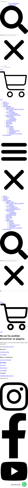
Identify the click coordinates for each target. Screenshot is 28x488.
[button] (14, 20)
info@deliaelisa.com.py (6, 376)
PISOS (8, 125)
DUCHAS (11, 129)
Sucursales (3, 354)
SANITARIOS (10, 126)
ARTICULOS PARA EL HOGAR (15, 109)
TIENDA (5, 105)
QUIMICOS (12, 118)
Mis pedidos (3, 370)
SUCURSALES (7, 135)
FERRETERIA (10, 116)
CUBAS (11, 128)
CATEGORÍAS (7, 106)
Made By (4, 486)
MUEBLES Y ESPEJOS (15, 133)
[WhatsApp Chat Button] (24, 484)
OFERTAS (6, 103)
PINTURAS (9, 123)
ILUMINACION (13, 113)
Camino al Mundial (5, 360)
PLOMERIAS (12, 119)
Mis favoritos (3, 368)
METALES (9, 122)
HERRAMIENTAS (11, 121)
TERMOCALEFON (14, 131)
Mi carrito (3, 365)
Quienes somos (4, 352)
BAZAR (11, 110)
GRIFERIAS (12, 132)
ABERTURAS (10, 108)
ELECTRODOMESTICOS (13, 115)
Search (2, 35)
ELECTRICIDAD (10, 112)
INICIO (5, 102)
